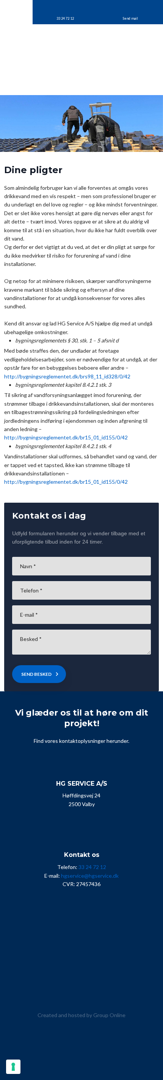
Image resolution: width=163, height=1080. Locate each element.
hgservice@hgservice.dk (90, 875)
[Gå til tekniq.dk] (81, 986)
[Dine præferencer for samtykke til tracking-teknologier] (13, 1067)
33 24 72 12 (92, 867)
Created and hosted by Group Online (81, 1015)
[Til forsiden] (81, 52)
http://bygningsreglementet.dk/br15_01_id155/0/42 (66, 437)
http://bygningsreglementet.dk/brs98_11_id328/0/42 (67, 376)
